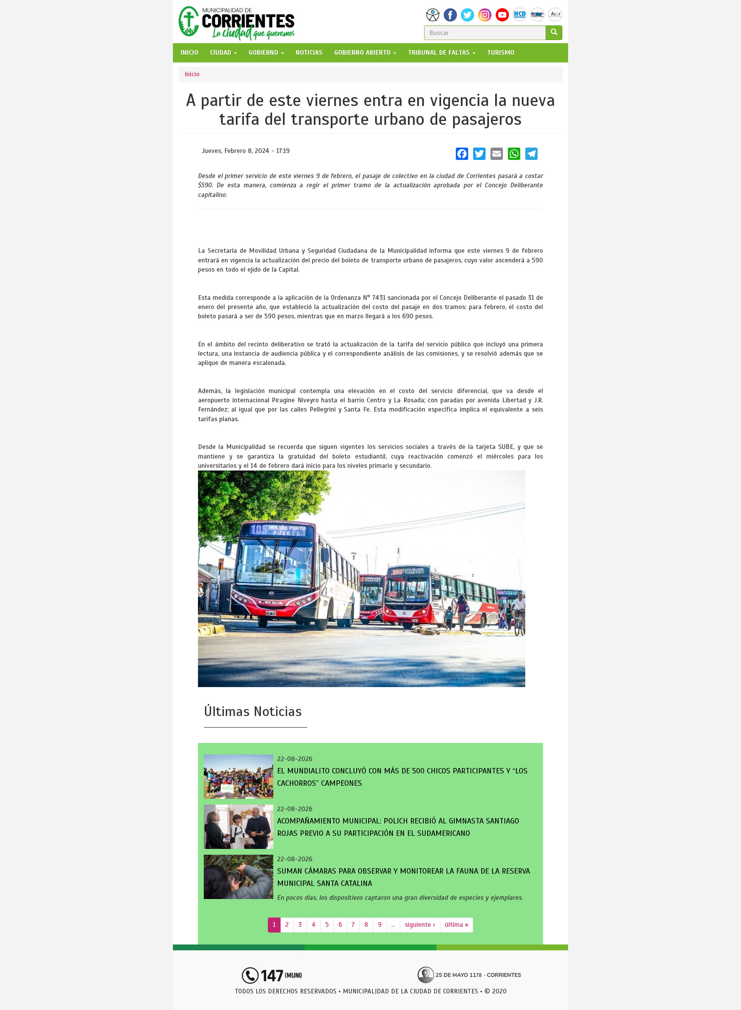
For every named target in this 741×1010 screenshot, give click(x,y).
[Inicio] (239, 21)
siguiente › (420, 925)
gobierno (264, 53)
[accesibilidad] (433, 15)
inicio (189, 53)
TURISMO (500, 53)
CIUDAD (221, 53)
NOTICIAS (309, 53)
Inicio (192, 74)
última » (456, 925)
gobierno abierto (363, 53)
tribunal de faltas (440, 53)
